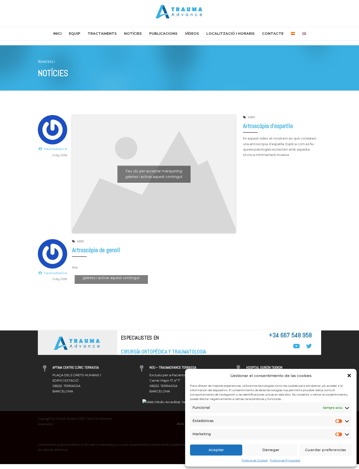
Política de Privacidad (285, 460)
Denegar (270, 449)
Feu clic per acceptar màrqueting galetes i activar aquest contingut (153, 174)
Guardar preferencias (325, 449)
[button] (349, 375)
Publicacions (163, 33)
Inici (57, 33)
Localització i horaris (230, 33)
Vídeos (192, 33)
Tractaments (102, 33)
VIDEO (251, 117)
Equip (74, 33)
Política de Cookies (255, 460)
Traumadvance (55, 149)
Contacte (273, 33)
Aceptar (216, 449)
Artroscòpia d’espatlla (268, 126)
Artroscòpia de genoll (96, 250)
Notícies (133, 33)
